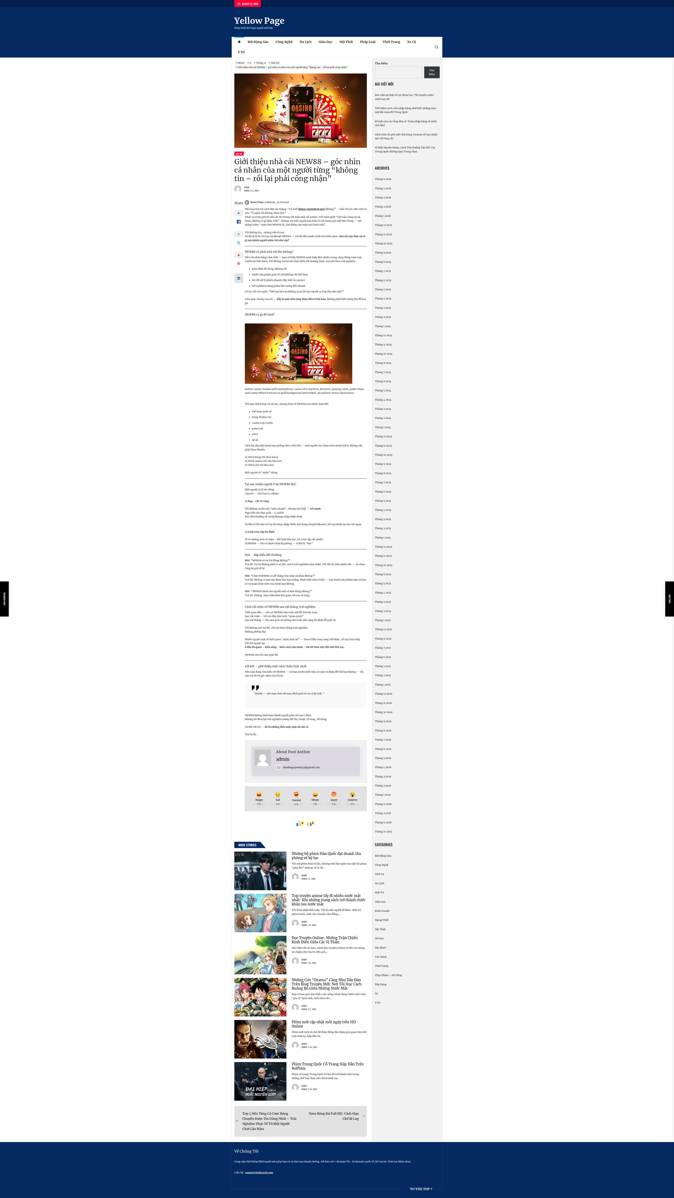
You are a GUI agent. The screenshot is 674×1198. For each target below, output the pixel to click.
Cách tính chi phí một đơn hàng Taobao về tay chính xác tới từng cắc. (406, 136)
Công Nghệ (284, 42)
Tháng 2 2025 (383, 317)
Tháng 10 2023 (383, 454)
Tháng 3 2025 (383, 307)
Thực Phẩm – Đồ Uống (388, 975)
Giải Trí (379, 892)
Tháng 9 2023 (383, 464)
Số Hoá (379, 938)
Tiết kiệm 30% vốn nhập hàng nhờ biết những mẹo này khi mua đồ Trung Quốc (405, 110)
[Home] (239, 42)
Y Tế (241, 52)
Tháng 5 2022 (383, 583)
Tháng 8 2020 (383, 730)
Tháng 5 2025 (383, 289)
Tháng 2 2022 (383, 611)
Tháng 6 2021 (383, 657)
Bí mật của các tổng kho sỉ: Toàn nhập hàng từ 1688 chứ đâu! (406, 123)
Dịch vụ (379, 874)
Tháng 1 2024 (383, 427)
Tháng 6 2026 (383, 179)
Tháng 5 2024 (383, 390)
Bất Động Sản (258, 42)
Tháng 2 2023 (383, 528)
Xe (376, 993)
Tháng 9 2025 (383, 252)
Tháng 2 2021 (383, 675)
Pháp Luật (368, 42)
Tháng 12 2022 (383, 546)
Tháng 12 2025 (383, 225)
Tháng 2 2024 (383, 418)
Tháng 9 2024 (383, 362)
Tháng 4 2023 (383, 509)
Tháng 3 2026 (383, 197)
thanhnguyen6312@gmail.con (301, 767)
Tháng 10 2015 (383, 831)
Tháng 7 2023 (383, 482)
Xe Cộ (411, 42)
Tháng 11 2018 (383, 804)
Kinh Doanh (382, 910)
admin (246, 187)
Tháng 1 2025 (383, 326)
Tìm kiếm (381, 63)
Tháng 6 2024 (383, 381)
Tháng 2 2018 (383, 813)
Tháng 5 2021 (383, 666)
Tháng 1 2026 (383, 215)
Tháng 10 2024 (383, 353)
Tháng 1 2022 (383, 620)
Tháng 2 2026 (383, 206)
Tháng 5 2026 (383, 188)
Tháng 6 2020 (383, 749)
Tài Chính (381, 956)
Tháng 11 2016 (383, 822)
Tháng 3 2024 (383, 408)
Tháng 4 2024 (383, 399)
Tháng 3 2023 (383, 519)
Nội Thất (346, 42)
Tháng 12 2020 (383, 693)
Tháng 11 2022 (383, 555)
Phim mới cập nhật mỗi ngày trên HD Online (324, 1024)
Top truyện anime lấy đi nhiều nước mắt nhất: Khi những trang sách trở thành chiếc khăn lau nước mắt (329, 900)
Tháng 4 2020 (383, 767)
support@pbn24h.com (259, 1172)
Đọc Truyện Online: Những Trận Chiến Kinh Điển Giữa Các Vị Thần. (325, 940)
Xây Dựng (381, 984)
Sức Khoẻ (380, 947)
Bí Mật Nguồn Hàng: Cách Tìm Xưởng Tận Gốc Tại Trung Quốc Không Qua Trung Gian (405, 149)
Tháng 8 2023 (383, 473)
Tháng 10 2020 (383, 712)
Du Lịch (306, 42)
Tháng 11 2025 (383, 234)
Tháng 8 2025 (383, 261)
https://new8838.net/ (311, 209)
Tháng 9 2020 (383, 721)
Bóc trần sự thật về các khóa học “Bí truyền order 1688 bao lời (404, 97)
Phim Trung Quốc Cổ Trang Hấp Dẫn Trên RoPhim (328, 1066)
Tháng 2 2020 (383, 785)
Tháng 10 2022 (383, 565)
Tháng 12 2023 (383, 436)
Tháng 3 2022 (383, 601)
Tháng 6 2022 (383, 574)
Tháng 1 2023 (383, 537)
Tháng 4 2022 (383, 592)
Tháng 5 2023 (383, 500)
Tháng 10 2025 (383, 243)
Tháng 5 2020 (383, 758)
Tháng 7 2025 (383, 271)
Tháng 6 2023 (383, 491)
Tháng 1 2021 (382, 684)
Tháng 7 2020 (383, 739)
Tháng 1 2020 (383, 794)
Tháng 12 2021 (383, 629)
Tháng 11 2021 (383, 638)
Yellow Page (259, 20)
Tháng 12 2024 (383, 335)
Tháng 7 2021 (383, 647)
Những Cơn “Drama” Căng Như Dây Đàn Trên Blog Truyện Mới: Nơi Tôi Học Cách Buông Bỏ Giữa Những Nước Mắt (327, 984)
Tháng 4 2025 (383, 298)
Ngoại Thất (382, 920)
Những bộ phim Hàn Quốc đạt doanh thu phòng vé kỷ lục (326, 855)
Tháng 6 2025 (383, 280)
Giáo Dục (325, 42)
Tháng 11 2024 (383, 344)
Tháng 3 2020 (383, 776)
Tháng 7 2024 (383, 372)
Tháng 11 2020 (383, 703)
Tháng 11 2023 (383, 445)
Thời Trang (391, 42)
